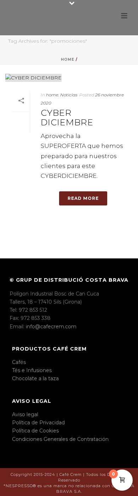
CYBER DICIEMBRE (67, 117)
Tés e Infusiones (32, 370)
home (52, 94)
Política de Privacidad (38, 422)
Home (67, 59)
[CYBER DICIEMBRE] (69, 77)
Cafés (19, 362)
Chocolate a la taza (35, 378)
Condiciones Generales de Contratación (60, 439)
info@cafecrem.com (51, 326)
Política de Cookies (35, 431)
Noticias (68, 94)
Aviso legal (25, 414)
